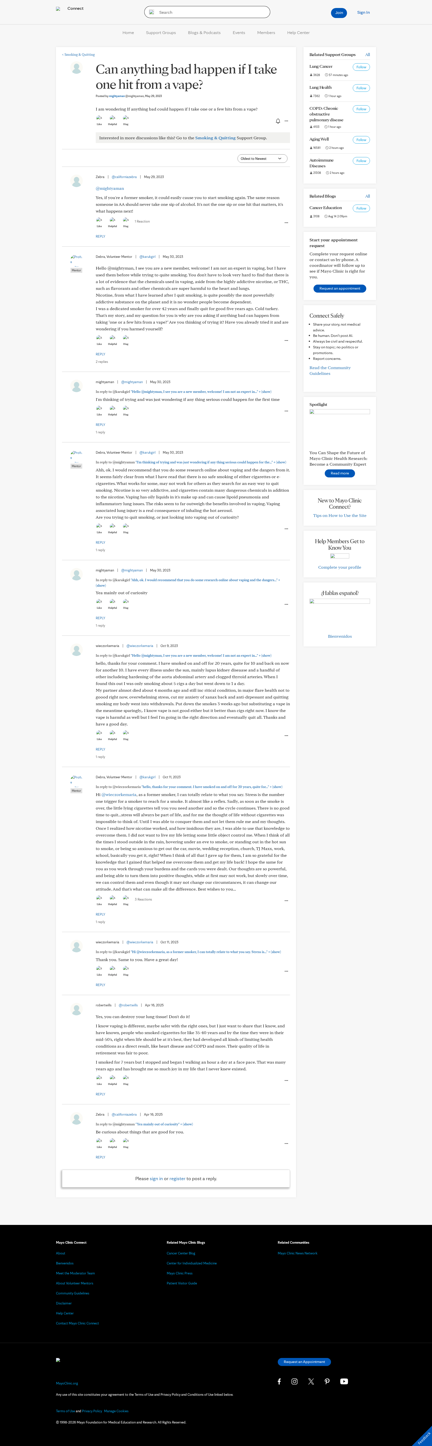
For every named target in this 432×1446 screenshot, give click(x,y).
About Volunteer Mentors (74, 1283)
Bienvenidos (340, 636)
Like (99, 124)
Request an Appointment (304, 1361)
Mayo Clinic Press (179, 1273)
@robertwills (128, 1005)
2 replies (102, 362)
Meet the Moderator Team (75, 1273)
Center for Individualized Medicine (192, 1263)
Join (339, 12)
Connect (75, 8)
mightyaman (126, 96)
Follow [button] (361, 67)
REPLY (100, 236)
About (60, 1253)
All (367, 54)
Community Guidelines (72, 1293)
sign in (156, 1178)
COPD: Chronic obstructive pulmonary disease (327, 114)
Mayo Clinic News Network (298, 1253)
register (178, 1178)
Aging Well (319, 139)
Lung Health (321, 87)
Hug (125, 124)
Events (239, 32)
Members (266, 32)
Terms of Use (65, 1411)
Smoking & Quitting (78, 55)
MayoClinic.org (67, 1383)
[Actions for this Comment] (286, 223)
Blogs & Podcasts (204, 32)
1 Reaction (142, 221)
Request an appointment (340, 288)
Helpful (112, 124)
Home (128, 32)
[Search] (150, 12)
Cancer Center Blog (181, 1253)
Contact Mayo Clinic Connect (77, 1323)
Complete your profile (339, 567)
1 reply (100, 432)
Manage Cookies (116, 1411)
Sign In (363, 12)
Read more (340, 473)
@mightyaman (110, 188)
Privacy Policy (92, 1411)
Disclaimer (64, 1303)
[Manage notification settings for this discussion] (277, 121)
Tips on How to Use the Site (339, 515)
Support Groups (161, 32)
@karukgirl (148, 257)
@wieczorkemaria (139, 646)
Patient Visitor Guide (182, 1283)
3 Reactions (143, 899)
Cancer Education (326, 207)
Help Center (298, 32)
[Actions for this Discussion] (286, 121)
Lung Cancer (321, 66)
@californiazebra (124, 177)
